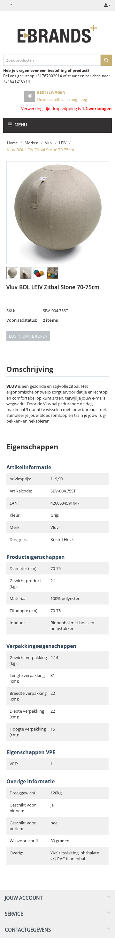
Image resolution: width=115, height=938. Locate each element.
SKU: (10, 310)
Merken (31, 143)
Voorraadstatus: (21, 320)
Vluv (48, 143)
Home (12, 143)
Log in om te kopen (28, 336)
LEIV (62, 143)
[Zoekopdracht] (106, 60)
